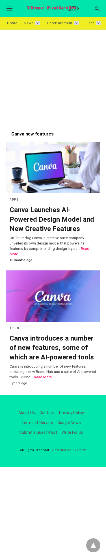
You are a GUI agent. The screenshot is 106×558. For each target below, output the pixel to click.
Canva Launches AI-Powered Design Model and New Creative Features (52, 219)
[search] (97, 8)
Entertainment (60, 23)
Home (12, 23)
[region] (53, 77)
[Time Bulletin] (52, 8)
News (29, 23)
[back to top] (93, 545)
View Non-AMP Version (69, 450)
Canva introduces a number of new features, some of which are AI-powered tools (52, 347)
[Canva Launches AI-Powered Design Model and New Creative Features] (53, 167)
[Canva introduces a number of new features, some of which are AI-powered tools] (53, 296)
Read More (43, 377)
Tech (90, 23)
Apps (14, 199)
